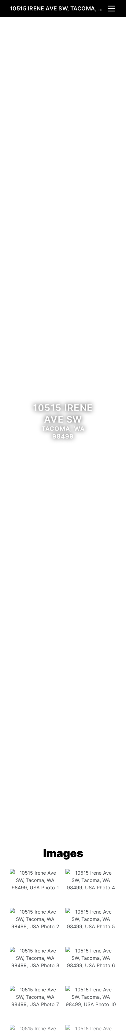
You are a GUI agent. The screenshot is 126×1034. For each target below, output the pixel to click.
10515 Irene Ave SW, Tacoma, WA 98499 (58, 8)
